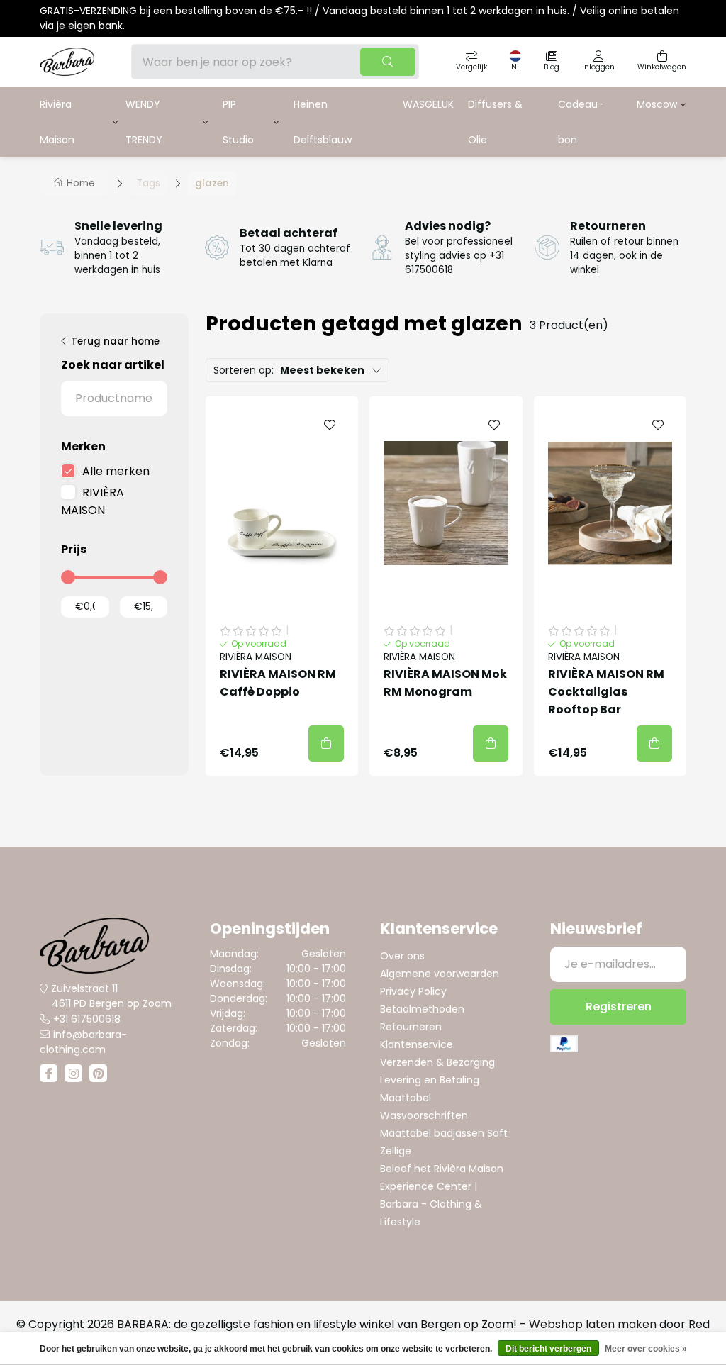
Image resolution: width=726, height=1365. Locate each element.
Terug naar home (115, 341)
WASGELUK (428, 104)
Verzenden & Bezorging (437, 1062)
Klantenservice (416, 1044)
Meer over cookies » (646, 1349)
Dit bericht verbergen (548, 1349)
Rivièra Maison (57, 122)
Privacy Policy (413, 991)
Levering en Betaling (429, 1080)
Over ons (402, 956)
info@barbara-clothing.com (83, 1042)
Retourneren (411, 1027)
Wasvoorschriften (424, 1115)
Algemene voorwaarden (439, 973)
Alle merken (116, 471)
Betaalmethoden (422, 1009)
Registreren (619, 1006)
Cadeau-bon (580, 122)
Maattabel (405, 1098)
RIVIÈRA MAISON (92, 501)
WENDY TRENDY (143, 122)
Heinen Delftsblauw (323, 122)
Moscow (657, 104)
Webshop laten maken (593, 1324)
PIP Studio (238, 122)
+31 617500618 (87, 1019)
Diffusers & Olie (495, 122)
